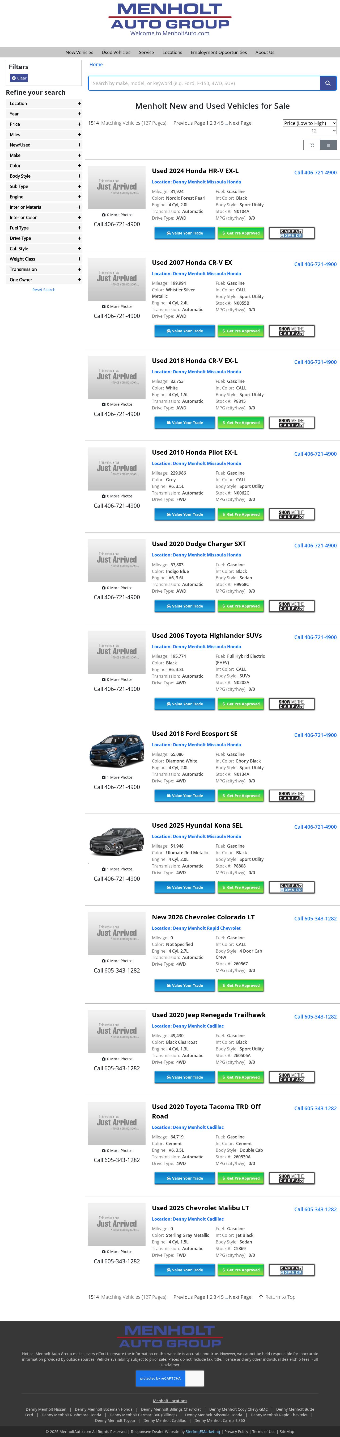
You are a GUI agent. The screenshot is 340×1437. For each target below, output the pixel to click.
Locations (172, 52)
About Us (265, 52)
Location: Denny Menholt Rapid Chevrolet (196, 928)
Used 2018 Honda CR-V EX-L (195, 360)
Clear (21, 78)
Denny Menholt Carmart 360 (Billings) (144, 1414)
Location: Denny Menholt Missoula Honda (196, 182)
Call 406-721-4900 (315, 172)
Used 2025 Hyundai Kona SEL (197, 825)
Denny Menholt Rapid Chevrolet (280, 1414)
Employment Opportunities (219, 52)
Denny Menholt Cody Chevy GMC (239, 1409)
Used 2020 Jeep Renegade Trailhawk (209, 1014)
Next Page (240, 123)
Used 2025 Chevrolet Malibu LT (200, 1207)
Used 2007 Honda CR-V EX (192, 262)
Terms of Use (263, 1431)
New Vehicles (79, 52)
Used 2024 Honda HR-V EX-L (195, 170)
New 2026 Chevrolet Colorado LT (203, 916)
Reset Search (44, 289)
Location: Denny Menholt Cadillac (188, 1026)
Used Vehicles (116, 52)
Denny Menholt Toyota (115, 1420)
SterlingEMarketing (203, 1431)
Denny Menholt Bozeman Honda (104, 1409)
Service (146, 52)
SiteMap (287, 1431)
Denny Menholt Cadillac (165, 1420)
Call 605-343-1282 (315, 918)
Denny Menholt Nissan (46, 1409)
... (226, 123)
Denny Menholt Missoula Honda (214, 1414)
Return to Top (280, 1297)
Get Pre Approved (243, 233)
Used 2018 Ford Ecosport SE (194, 733)
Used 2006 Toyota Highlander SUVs (207, 635)
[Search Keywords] (328, 83)
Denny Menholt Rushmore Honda (72, 1414)
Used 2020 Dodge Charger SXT (199, 543)
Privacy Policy (236, 1431)
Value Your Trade (187, 233)
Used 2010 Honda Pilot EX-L (195, 452)
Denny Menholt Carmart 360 (219, 1420)
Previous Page (189, 123)
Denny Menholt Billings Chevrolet (171, 1409)
